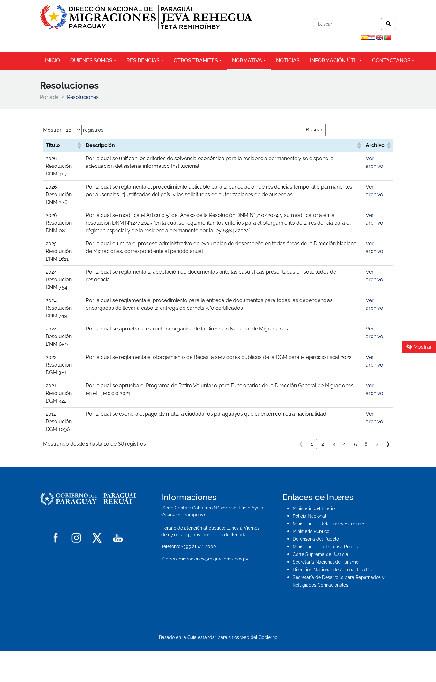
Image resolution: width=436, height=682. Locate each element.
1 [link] (312, 444)
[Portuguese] (387, 37)
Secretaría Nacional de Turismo (325, 562)
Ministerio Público (311, 531)
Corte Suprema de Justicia (320, 554)
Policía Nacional (309, 516)
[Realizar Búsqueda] (388, 24)
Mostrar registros (73, 130)
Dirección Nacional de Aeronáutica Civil (334, 569)
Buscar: (315, 130)
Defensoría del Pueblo (316, 539)
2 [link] (322, 444)
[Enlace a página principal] (146, 17)
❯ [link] (388, 444)
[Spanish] (364, 37)
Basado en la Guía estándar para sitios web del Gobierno (218, 637)
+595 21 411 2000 (198, 546)
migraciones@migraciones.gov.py (213, 558)
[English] (379, 37)
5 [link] (355, 444)
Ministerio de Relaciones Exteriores (329, 523)
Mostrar (422, 347)
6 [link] (366, 444)
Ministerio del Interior (314, 508)
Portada (49, 97)
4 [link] (344, 444)
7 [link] (377, 444)
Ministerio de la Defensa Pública (326, 546)
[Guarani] (371, 37)
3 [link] (333, 444)
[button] (79, 145)
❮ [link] (301, 444)
